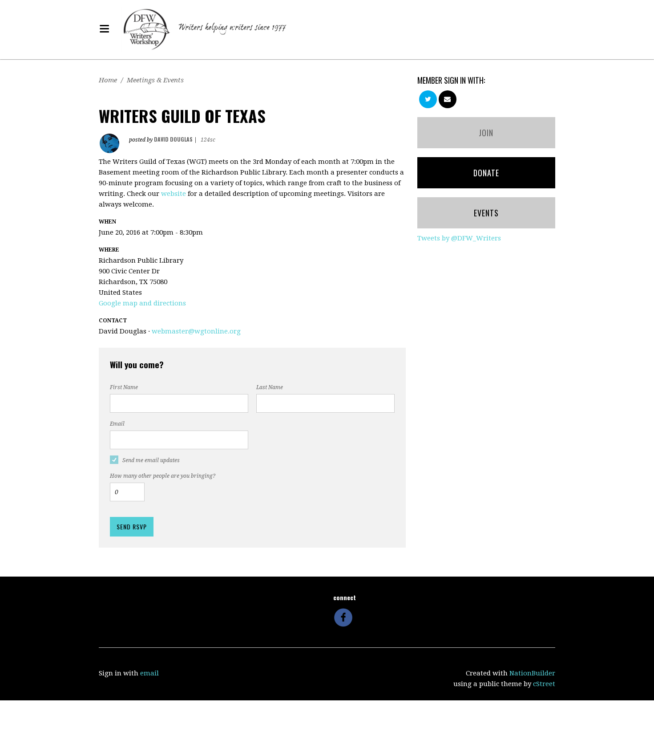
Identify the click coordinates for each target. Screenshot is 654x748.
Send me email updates (151, 460)
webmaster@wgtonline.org (196, 331)
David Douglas (173, 139)
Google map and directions (142, 303)
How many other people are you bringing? (162, 476)
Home (108, 80)
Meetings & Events (155, 80)
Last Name (269, 387)
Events (486, 213)
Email (117, 424)
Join (486, 132)
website (173, 194)
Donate (486, 173)
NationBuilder (532, 673)
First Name (124, 387)
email (149, 673)
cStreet (544, 684)
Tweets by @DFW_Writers (459, 238)
